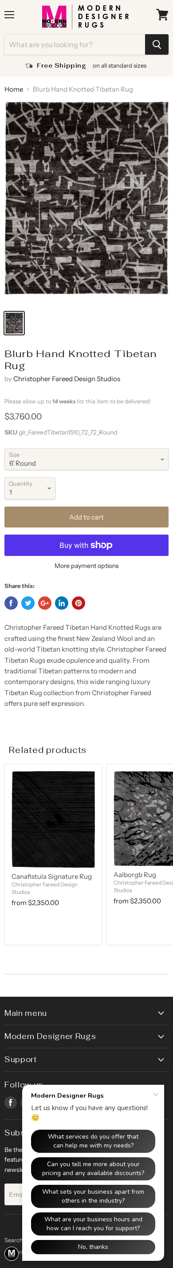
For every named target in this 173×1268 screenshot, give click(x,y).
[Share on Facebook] (11, 603)
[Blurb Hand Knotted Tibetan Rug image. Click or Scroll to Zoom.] (86, 203)
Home (13, 89)
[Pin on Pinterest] (78, 603)
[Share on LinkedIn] (61, 603)
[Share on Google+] (44, 603)
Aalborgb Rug (135, 874)
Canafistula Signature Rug (52, 876)
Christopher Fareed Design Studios (66, 378)
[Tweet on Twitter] (28, 603)
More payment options (87, 565)
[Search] (157, 44)
